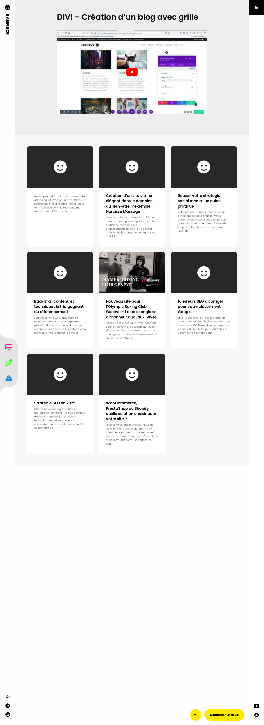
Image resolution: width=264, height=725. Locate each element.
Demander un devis (224, 715)
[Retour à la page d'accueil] (7, 21)
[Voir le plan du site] (256, 719)
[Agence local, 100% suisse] (256, 708)
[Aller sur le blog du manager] (7, 714)
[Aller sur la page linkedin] (7, 705)
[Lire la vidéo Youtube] (132, 72)
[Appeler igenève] (196, 715)
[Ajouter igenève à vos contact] (7, 696)
